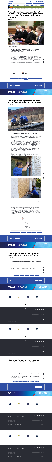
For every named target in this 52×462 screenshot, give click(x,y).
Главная (9, 8)
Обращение (29, 3)
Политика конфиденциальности (11, 320)
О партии (9, 308)
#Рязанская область (16, 381)
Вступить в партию (42, 5)
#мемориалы (31, 381)
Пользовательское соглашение (11, 319)
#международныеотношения (23, 78)
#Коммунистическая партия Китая (37, 78)
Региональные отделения (28, 308)
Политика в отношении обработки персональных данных (14, 459)
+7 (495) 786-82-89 (39, 309)
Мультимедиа (36, 5)
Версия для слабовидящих (41, 1)
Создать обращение (38, 85)
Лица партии (18, 308)
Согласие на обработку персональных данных (13, 321)
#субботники (26, 381)
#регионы (22, 381)
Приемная (31, 5)
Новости (16, 8)
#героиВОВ (36, 381)
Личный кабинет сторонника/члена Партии (38, 3)
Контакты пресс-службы (20, 416)
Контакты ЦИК (10, 416)
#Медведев (16, 78)
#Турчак (12, 78)
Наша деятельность (12, 8)
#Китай (30, 78)
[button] (25, 304)
